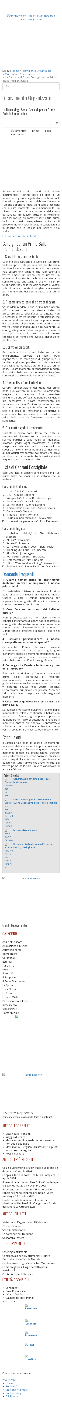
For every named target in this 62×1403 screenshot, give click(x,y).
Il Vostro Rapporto (17, 1112)
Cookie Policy (13, 1393)
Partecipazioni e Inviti (15, 1001)
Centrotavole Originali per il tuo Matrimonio (28, 1263)
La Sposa (7, 985)
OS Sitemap (12, 1396)
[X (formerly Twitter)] (57, 123)
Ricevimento (9, 1005)
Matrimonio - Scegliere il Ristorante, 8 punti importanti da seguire (32, 1148)
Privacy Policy (9, 1379)
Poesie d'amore (15, 1153)
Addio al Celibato (12, 942)
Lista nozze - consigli (18, 1133)
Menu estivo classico (25, 830)
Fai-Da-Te (8, 965)
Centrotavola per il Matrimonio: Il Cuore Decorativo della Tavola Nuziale (26, 1257)
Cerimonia (8, 957)
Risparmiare (9, 1009)
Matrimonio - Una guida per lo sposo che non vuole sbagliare (30, 1142)
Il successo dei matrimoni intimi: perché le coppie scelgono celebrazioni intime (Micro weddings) (27, 1193)
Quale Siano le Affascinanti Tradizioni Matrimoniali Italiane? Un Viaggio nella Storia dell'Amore (29, 1203)
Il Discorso (12, 1301)
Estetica (7, 961)
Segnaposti (12, 1288)
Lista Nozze (9, 989)
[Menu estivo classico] (8, 835)
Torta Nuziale (10, 1013)
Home (9, 1383)
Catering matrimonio (14, 1252)
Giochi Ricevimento (14, 925)
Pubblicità (11, 1386)
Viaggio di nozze (15, 1137)
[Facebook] (49, 123)
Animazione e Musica (15, 946)
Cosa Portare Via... (16, 1291)
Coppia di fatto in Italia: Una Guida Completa (30, 1176)
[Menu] (58, 6)
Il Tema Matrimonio (14, 981)
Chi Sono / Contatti (17, 1389)
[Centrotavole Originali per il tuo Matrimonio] (8, 787)
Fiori (5, 969)
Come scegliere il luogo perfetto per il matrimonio (24, 1268)
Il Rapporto (9, 977)
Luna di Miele (10, 997)
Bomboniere (9, 954)
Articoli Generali (11, 950)
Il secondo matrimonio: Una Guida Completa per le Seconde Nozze (30, 1184)
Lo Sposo (8, 993)
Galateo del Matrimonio (20, 1297)
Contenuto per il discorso (17, 1274)
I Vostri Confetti (15, 1294)
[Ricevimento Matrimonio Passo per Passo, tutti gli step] (8, 856)
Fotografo (8, 973)
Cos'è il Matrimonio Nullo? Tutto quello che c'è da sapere (30, 1169)
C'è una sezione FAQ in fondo (19, 236)
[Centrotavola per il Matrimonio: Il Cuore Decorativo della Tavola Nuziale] (8, 813)
